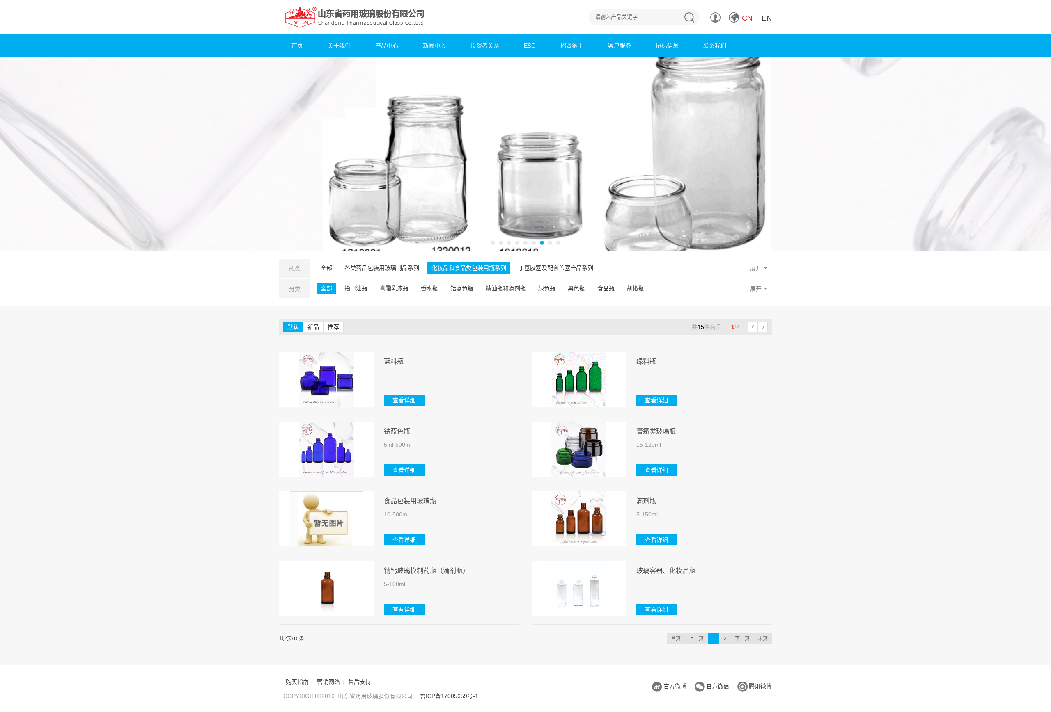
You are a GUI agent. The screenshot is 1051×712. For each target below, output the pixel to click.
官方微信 (717, 686)
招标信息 (667, 45)
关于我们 (339, 45)
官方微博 (674, 686)
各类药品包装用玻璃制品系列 (381, 268)
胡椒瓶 (635, 288)
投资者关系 (484, 45)
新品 (313, 327)
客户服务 (619, 45)
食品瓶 (606, 288)
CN (747, 18)
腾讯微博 (760, 686)
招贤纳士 (571, 45)
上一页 (696, 638)
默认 (293, 327)
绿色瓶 (546, 288)
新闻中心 (434, 45)
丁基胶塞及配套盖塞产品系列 (556, 268)
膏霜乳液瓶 (394, 288)
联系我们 (714, 45)
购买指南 (297, 681)
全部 (326, 268)
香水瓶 (429, 288)
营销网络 (328, 681)
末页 (763, 638)
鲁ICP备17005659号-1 (449, 696)
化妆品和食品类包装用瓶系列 (468, 268)
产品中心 (386, 45)
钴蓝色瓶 (461, 288)
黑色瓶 (576, 288)
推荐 (333, 327)
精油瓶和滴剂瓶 (506, 288)
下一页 (742, 638)
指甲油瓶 (355, 288)
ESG (530, 45)
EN (767, 18)
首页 (297, 45)
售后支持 (359, 681)
